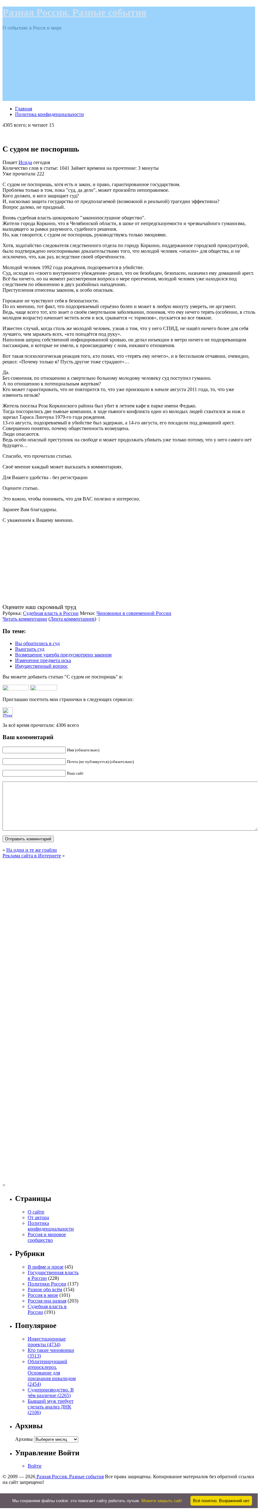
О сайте (36, 1211)
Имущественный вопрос (41, 666)
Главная (23, 108)
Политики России (47, 1283)
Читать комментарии (25, 619)
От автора (38, 1217)
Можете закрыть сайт (161, 1500)
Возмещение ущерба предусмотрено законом (63, 654)
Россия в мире (43, 1295)
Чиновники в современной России (133, 613)
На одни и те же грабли (31, 850)
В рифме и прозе (45, 1266)
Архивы (24, 1439)
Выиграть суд (29, 649)
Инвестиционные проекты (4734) (47, 1341)
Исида (25, 162)
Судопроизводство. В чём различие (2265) (51, 1392)
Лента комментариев (72, 619)
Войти (34, 1466)
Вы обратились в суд (37, 643)
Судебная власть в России (51, 613)
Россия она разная (47, 1300)
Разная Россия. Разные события (74, 12)
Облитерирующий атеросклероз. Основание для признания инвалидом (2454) (52, 1373)
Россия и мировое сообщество (47, 1237)
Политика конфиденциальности (49, 114)
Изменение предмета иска (43, 660)
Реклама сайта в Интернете (32, 855)
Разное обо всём (45, 1289)
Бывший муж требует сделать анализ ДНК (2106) (51, 1406)
